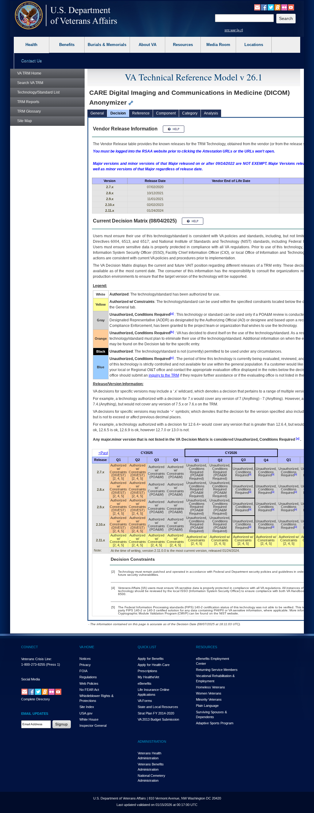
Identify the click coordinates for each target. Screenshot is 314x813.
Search (30, 83)
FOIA (83, 671)
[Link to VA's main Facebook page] (264, 7)
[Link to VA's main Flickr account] (284, 7)
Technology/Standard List (38, 92)
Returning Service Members (217, 670)
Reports (28, 102)
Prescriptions (147, 671)
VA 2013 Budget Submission (158, 719)
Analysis (211, 113)
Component (166, 113)
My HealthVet (148, 677)
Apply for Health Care (154, 665)
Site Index (86, 707)
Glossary (29, 111)
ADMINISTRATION (152, 741)
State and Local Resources (158, 707)
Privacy (85, 665)
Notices (85, 658)
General (97, 113)
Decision (118, 113)
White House (88, 719)
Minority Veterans (209, 699)
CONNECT (29, 647)
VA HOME (86, 647)
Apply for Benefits (151, 658)
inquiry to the (164, 375)
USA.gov (86, 713)
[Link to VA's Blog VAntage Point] (277, 7)
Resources (183, 44)
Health (31, 44)
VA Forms (145, 701)
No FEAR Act (89, 689)
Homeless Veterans (210, 687)
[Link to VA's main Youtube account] (291, 7)
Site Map (24, 121)
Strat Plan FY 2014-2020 (156, 713)
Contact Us (31, 60)
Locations (253, 44)
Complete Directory (35, 699)
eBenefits (144, 683)
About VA (147, 44)
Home (29, 73)
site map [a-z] (233, 30)
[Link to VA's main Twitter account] (270, 7)
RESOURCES (206, 647)
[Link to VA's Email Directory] (257, 7)
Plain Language (207, 705)
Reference (141, 113)
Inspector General (92, 725)
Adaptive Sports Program (214, 723)
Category (189, 113)
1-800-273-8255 (33, 664)
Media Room (218, 44)
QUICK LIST (147, 647)
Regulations (88, 677)
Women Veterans (208, 693)
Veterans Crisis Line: (36, 659)
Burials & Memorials (107, 44)
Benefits (67, 44)
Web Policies (88, 683)
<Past (103, 453)
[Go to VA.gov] (66, 15)
